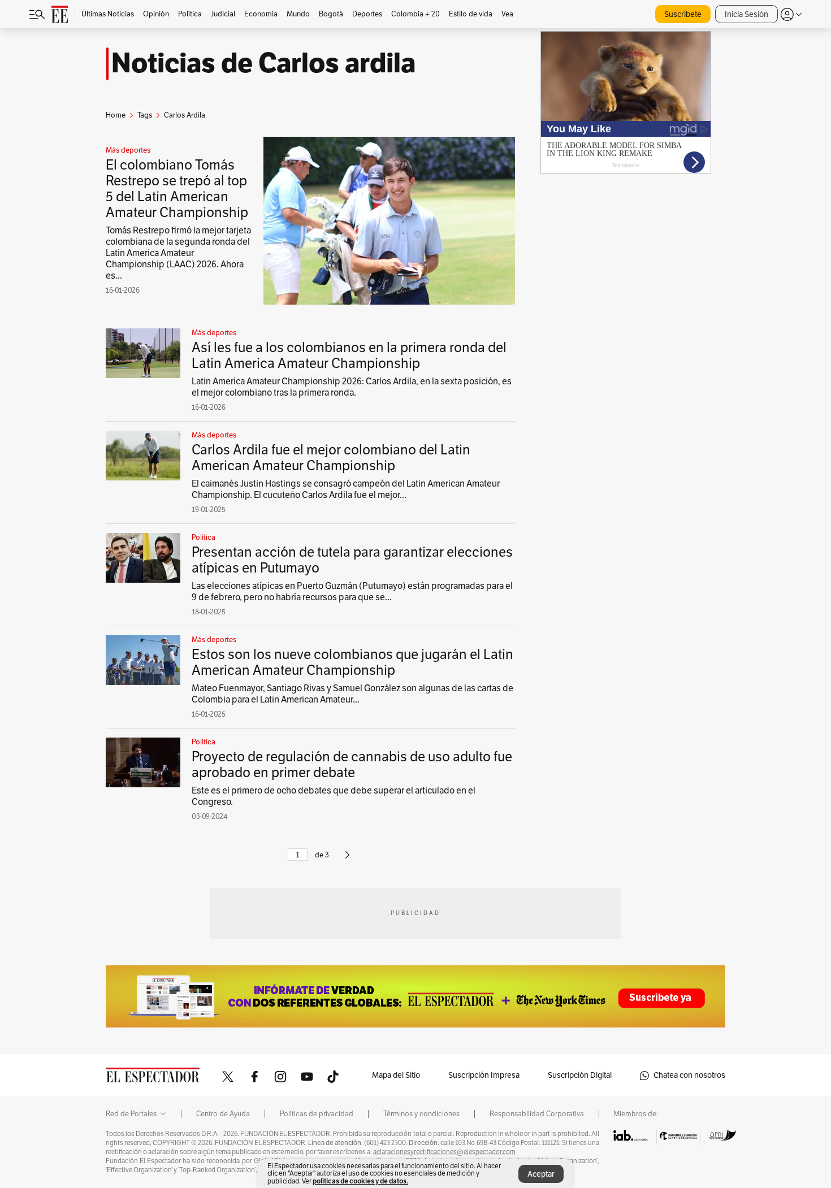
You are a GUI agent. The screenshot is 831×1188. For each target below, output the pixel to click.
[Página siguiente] (347, 859)
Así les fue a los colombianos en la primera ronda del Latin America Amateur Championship (349, 355)
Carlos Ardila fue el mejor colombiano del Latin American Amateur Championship (331, 457)
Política (203, 537)
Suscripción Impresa (484, 1075)
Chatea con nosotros (689, 1075)
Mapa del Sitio (396, 1075)
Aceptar (541, 1174)
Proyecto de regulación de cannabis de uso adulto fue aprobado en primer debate (352, 764)
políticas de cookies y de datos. (360, 1181)
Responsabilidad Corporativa (537, 1114)
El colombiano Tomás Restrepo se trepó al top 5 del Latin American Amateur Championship (177, 189)
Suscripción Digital (580, 1075)
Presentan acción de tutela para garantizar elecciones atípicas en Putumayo (352, 560)
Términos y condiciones (421, 1114)
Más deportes (128, 150)
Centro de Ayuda (223, 1114)
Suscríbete (683, 14)
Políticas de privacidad (316, 1114)
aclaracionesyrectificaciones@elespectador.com (444, 1152)
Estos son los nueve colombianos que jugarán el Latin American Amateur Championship (352, 662)
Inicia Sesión (746, 14)
